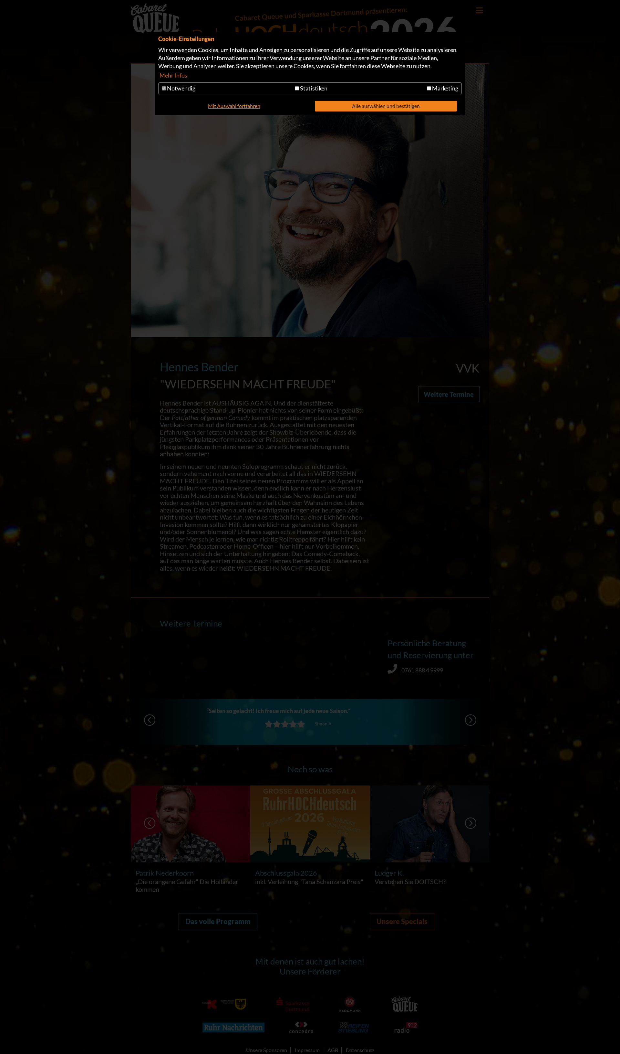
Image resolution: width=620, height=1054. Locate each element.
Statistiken (313, 88)
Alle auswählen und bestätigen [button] (386, 106)
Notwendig (180, 88)
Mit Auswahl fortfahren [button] (234, 106)
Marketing (444, 88)
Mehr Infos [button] (173, 75)
